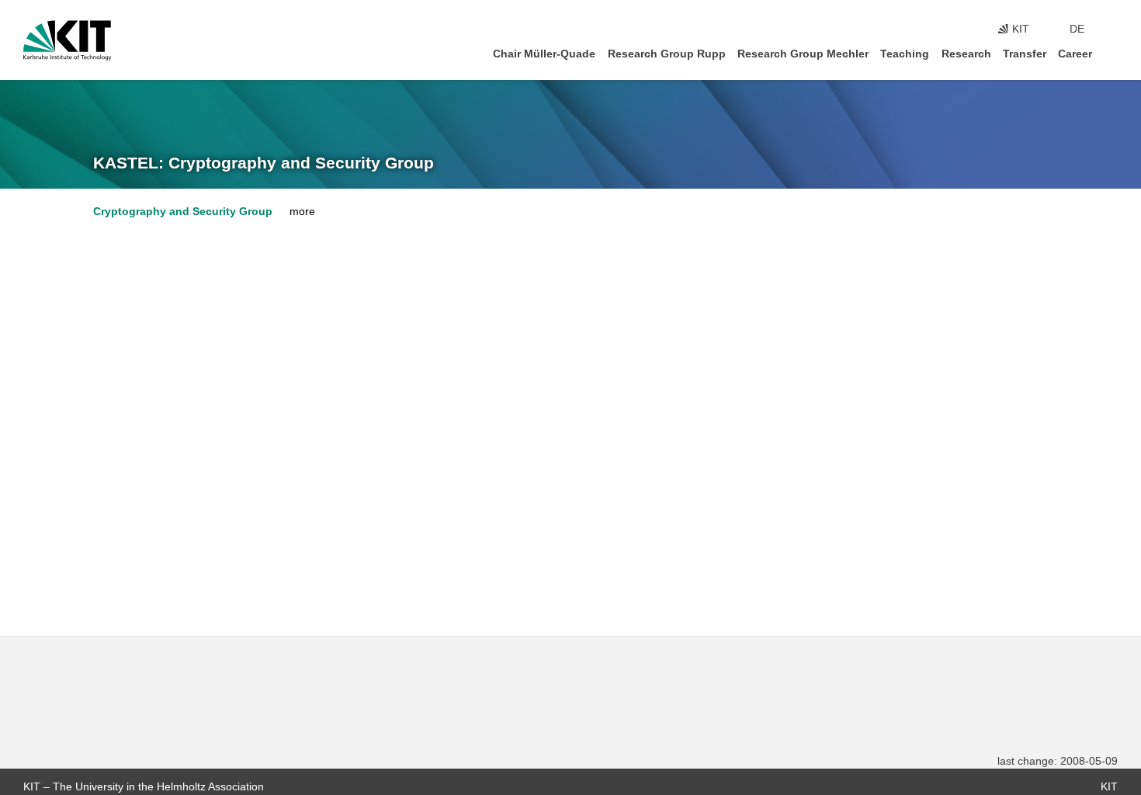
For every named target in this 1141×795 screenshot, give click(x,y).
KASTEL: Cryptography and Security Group (263, 163)
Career (1075, 54)
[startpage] (1113, 53)
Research (966, 54)
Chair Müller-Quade (544, 54)
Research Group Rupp (667, 54)
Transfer (1024, 54)
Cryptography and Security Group (182, 211)
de (1077, 29)
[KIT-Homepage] (67, 40)
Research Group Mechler (803, 54)
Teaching (904, 54)
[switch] (1113, 29)
